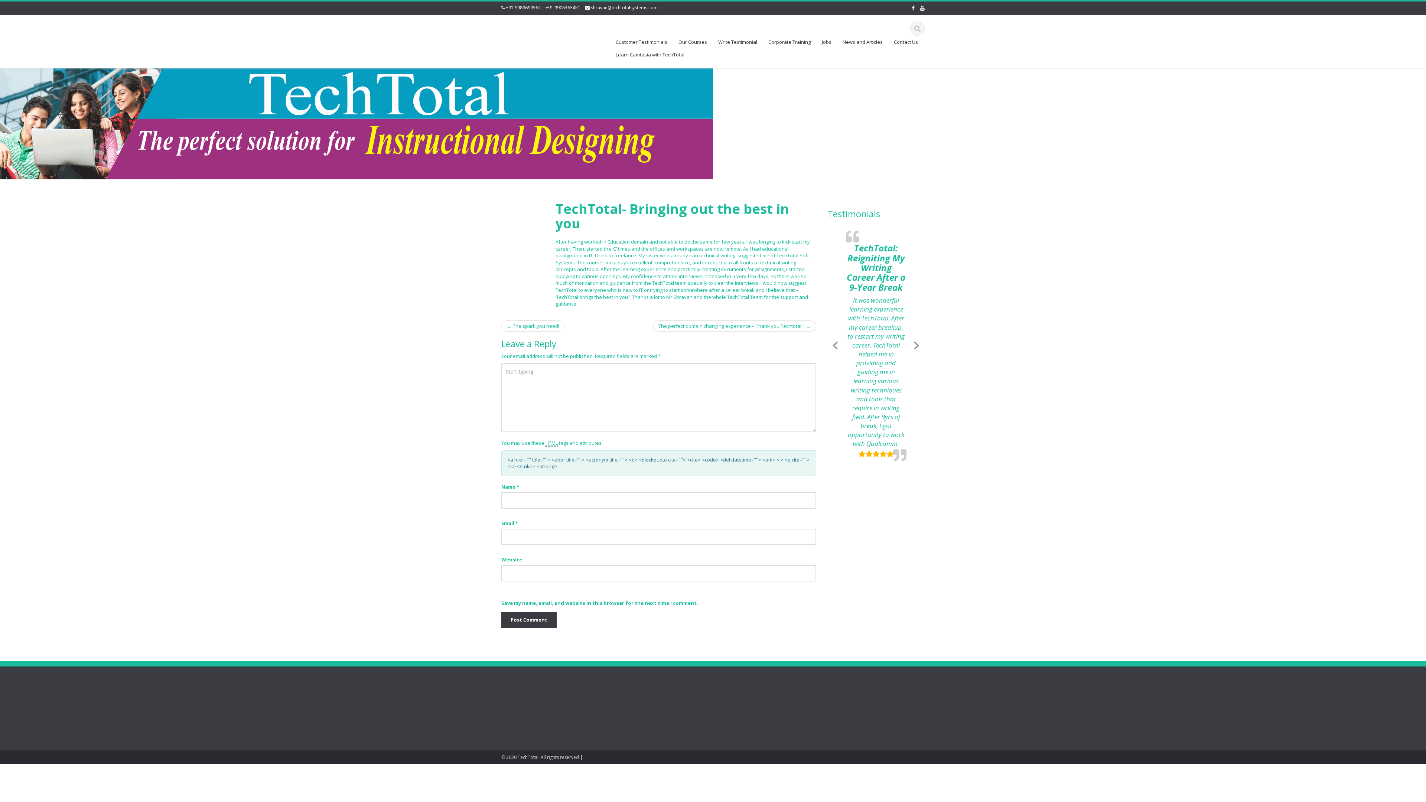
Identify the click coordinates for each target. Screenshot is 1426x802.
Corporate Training (789, 42)
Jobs (826, 42)
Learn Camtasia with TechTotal (650, 54)
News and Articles (863, 42)
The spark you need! (533, 326)
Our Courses (692, 42)
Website (511, 559)
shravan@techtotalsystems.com (624, 7)
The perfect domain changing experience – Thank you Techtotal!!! (734, 326)
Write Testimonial (737, 42)
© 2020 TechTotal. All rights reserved (540, 757)
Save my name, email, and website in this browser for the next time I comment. (599, 603)
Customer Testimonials (641, 42)
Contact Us (906, 42)
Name (510, 486)
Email (509, 523)
